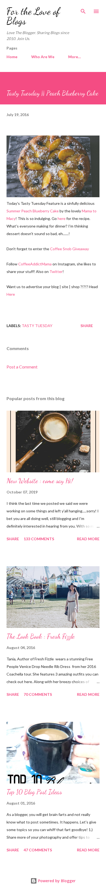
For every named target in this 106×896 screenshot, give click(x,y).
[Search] (83, 9)
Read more (88, 538)
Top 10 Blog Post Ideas (34, 792)
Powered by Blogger (56, 880)
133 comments (39, 538)
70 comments (38, 694)
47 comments (38, 850)
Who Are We (42, 56)
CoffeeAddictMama (35, 264)
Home (12, 56)
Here (11, 294)
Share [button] (86, 325)
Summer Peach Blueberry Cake (33, 211)
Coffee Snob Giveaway (69, 248)
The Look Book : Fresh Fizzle (41, 636)
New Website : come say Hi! (40, 481)
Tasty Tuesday (37, 325)
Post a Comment (22, 366)
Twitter (56, 271)
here (62, 218)
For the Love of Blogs (33, 16)
